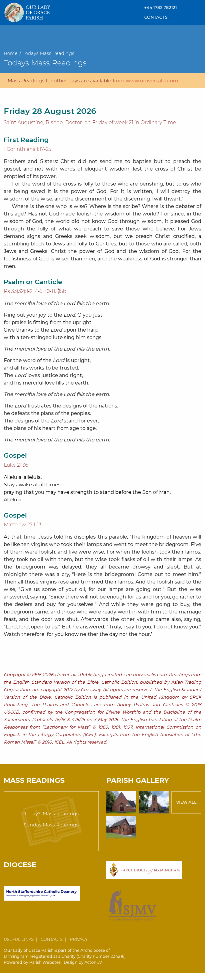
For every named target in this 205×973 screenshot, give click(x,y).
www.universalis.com (152, 81)
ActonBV (93, 962)
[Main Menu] (197, 12)
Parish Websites (44, 962)
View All (186, 802)
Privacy (79, 939)
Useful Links (19, 939)
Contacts (52, 939)
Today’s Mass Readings (51, 813)
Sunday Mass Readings (51, 825)
